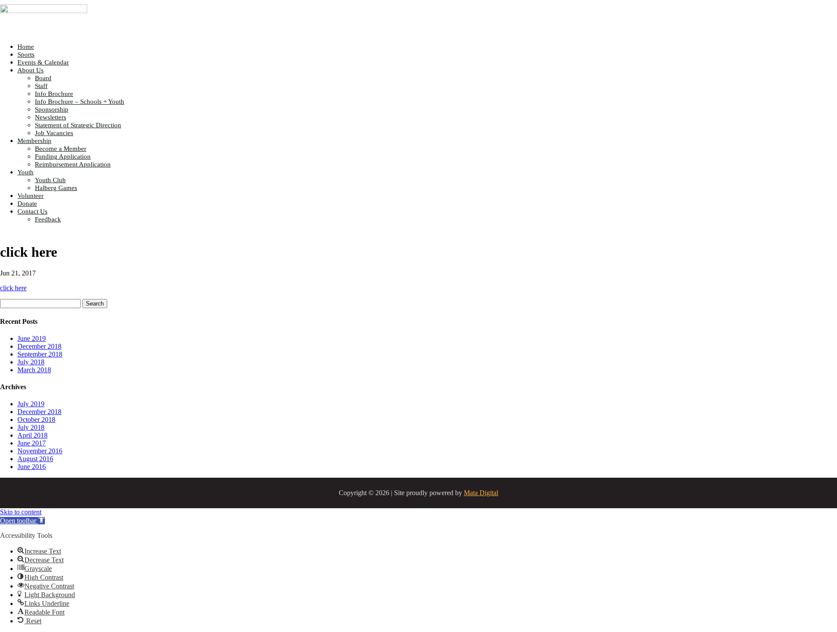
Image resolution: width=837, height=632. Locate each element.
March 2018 (34, 370)
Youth (25, 172)
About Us (30, 70)
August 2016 (35, 458)
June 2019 (31, 338)
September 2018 (39, 354)
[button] (22, 520)
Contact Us (32, 211)
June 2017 (31, 443)
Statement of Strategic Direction (78, 125)
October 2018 (36, 419)
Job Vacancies (54, 132)
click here (13, 288)
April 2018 (32, 435)
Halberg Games (56, 187)
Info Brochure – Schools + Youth (79, 101)
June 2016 (31, 466)
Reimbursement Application (73, 164)
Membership (34, 140)
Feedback (48, 219)
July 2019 (30, 404)
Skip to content (20, 512)
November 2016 (39, 451)
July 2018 (30, 362)
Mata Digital (481, 492)
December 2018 (39, 346)
